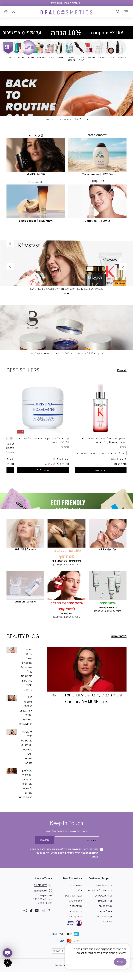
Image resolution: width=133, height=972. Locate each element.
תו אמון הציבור (75, 916)
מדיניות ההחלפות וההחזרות (99, 890)
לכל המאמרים (119, 636)
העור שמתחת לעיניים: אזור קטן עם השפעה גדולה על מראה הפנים (25, 710)
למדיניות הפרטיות (85, 953)
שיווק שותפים (76, 906)
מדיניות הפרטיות (104, 901)
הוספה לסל (100, 470)
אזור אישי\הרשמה (103, 885)
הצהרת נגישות (75, 911)
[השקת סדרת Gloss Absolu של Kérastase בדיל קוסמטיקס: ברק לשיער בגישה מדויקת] (11, 650)
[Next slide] (10, 266)
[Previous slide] (123, 266)
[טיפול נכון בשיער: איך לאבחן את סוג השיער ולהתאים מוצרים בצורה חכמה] (11, 771)
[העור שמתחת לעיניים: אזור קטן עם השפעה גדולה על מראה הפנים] (11, 698)
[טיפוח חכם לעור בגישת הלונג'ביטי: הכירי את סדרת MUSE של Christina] (87, 669)
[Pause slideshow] (10, 243)
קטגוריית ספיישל (104, 916)
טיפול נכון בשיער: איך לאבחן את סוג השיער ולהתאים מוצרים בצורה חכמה (25, 784)
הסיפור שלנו (76, 885)
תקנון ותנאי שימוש (73, 895)
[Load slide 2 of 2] (64, 293)
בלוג (80, 890)
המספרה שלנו (75, 901)
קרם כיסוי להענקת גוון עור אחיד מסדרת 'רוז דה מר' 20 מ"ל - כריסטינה (43, 440)
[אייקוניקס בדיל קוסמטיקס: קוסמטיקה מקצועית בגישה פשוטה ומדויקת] (11, 732)
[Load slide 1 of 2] (68, 293)
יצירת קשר (107, 921)
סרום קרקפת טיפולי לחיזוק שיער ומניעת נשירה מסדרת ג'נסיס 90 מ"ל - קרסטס (103, 440)
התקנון (85, 849)
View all (122, 370)
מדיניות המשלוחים (103, 895)
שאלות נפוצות (105, 906)
